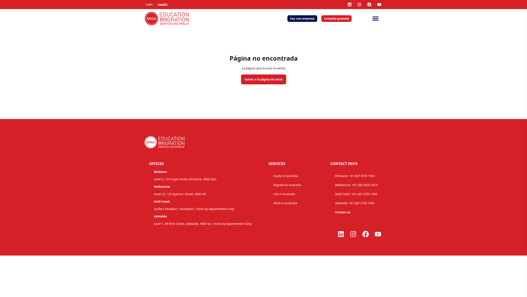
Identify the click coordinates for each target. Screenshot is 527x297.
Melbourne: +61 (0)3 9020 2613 (356, 185)
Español (162, 4)
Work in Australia (285, 203)
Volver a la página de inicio (264, 79)
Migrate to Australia (287, 185)
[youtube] (379, 4)
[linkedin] (349, 4)
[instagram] (359, 4)
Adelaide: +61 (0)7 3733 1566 (354, 203)
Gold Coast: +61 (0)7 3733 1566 (356, 194)
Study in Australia (285, 176)
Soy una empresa (302, 18)
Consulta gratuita (336, 18)
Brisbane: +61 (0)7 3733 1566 (355, 176)
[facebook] (369, 4)
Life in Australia (284, 194)
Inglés (149, 4)
